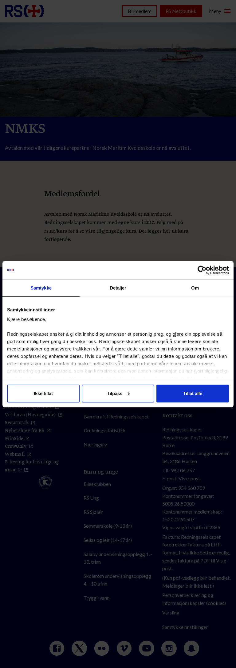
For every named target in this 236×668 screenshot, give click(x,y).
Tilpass (114, 393)
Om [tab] (195, 287)
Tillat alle (192, 393)
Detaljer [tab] (118, 287)
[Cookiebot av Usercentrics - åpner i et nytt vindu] (202, 270)
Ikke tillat (43, 393)
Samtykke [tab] (41, 287)
